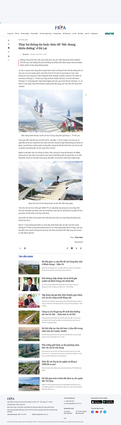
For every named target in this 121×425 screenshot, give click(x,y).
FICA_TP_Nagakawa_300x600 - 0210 (99, 40)
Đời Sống (80, 33)
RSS (65, 418)
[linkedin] (8, 47)
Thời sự (17, 33)
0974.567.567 (80, 413)
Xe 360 (74, 33)
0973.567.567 (68, 413)
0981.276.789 (22, 414)
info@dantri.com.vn (42, 414)
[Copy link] (8, 51)
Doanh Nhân (34, 33)
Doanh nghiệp (25, 33)
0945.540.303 (70, 401)
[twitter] (8, 44)
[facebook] (8, 40)
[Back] (8, 60)
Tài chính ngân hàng (46, 33)
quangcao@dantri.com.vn (73, 403)
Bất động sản (67, 33)
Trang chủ (10, 33)
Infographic (94, 33)
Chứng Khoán (57, 33)
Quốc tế (87, 33)
